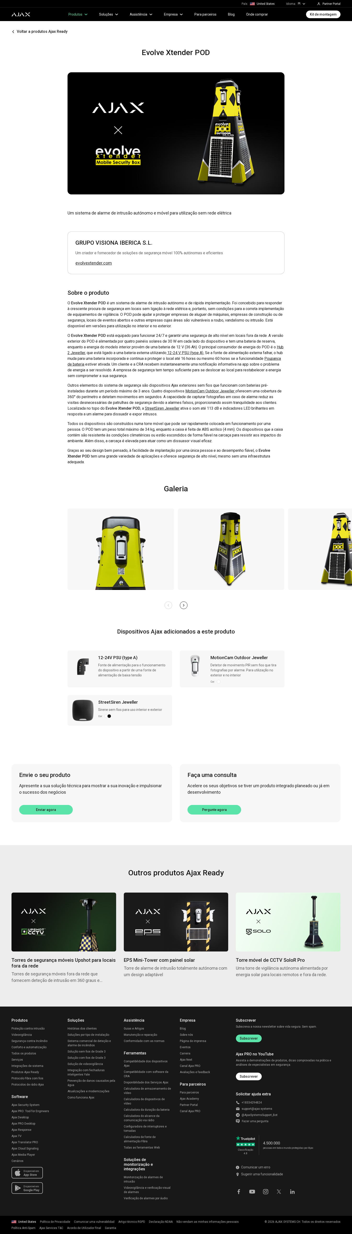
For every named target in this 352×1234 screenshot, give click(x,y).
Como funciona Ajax (81, 1097)
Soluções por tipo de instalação (88, 1034)
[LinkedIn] (292, 1191)
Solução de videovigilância (85, 1064)
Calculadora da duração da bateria (147, 1109)
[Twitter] (279, 1191)
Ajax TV (16, 1136)
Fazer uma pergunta (255, 1121)
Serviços (17, 1059)
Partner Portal (189, 1105)
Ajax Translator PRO (24, 1142)
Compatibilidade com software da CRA (146, 1074)
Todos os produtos (23, 1053)
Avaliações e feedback (195, 1072)
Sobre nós (186, 1034)
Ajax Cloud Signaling (25, 1148)
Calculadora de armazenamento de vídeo (147, 1091)
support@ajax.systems (257, 1108)
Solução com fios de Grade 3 (87, 1057)
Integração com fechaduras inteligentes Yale (86, 1072)
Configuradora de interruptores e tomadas (145, 1128)
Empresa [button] (171, 14)
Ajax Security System (25, 1105)
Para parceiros (205, 14)
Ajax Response (21, 1130)
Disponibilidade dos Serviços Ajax (146, 1082)
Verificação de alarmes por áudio (146, 1198)
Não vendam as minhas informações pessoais (207, 1221)
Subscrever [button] (249, 1076)
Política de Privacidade (55, 1221)
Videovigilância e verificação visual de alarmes (147, 1190)
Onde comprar (257, 14)
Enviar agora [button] (46, 810)
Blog (231, 14)
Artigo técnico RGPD (131, 1221)
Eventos (185, 1047)
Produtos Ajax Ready (25, 1072)
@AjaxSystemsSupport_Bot (260, 1115)
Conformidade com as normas (144, 1041)
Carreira (185, 1053)
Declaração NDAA (161, 1221)
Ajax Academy (189, 1098)
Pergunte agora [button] (214, 810)
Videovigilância (21, 1034)
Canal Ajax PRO (190, 1066)
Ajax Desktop (20, 1117)
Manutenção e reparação (140, 1034)
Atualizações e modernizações (88, 1091)
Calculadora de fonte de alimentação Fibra (140, 1139)
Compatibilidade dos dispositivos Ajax (146, 1063)
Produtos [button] (75, 14)
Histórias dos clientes (82, 1028)
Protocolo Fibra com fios (27, 1078)
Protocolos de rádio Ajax (27, 1084)
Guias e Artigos (134, 1028)
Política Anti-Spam (23, 1228)
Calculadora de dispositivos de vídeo (144, 1101)
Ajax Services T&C (51, 1228)
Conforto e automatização (28, 1047)
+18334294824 (252, 1102)
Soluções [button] (106, 14)
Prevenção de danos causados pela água (91, 1083)
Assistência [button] (138, 14)
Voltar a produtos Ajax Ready (42, 31)
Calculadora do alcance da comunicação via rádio (141, 1118)
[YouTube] (252, 1191)
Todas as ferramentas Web (142, 1147)
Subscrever (249, 1038)
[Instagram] (265, 1191)
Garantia (110, 1228)
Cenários (17, 1161)
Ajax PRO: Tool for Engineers (30, 1111)
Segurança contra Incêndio (29, 1041)
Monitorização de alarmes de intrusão (143, 1179)
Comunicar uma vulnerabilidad (94, 1221)
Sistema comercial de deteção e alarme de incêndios (89, 1043)
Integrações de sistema (27, 1066)
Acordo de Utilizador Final (84, 1228)
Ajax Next (186, 1059)
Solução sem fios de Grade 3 (87, 1051)
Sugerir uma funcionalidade (262, 1174)
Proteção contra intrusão (28, 1028)
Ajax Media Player (23, 1154)
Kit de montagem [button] (323, 14)
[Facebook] (239, 1191)
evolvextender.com (93, 263)
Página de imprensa (193, 1041)
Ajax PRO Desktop (23, 1123)
